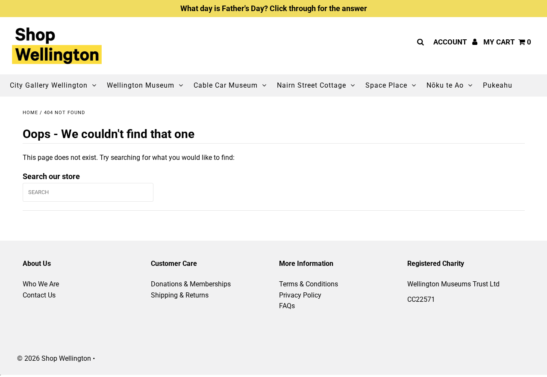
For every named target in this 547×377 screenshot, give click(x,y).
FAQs (287, 306)
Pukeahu (497, 85)
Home (30, 112)
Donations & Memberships (191, 284)
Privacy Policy (300, 295)
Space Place (386, 85)
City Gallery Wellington (49, 85)
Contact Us (39, 295)
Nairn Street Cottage (311, 85)
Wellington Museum (140, 85)
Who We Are (41, 284)
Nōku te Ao (445, 85)
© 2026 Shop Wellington (54, 358)
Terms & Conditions (308, 284)
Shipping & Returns (180, 295)
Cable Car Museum (226, 85)
